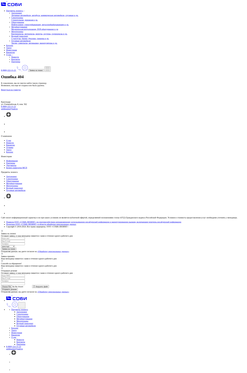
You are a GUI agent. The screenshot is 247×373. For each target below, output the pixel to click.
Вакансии (10, 52)
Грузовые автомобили (15, 190)
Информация (12, 161)
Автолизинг (11, 176)
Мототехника (12, 186)
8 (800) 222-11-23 (8, 106)
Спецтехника (12, 179)
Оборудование (12, 181)
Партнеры (15, 62)
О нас (8, 140)
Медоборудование (14, 183)
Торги (8, 48)
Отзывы (9, 147)
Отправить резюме (9, 289)
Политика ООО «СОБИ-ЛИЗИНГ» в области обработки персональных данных (41, 224)
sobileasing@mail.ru (9, 109)
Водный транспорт (14, 188)
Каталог (9, 45)
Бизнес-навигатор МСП (16, 168)
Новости (15, 57)
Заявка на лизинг (36, 70)
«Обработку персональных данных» (53, 251)
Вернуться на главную (11, 90)
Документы (11, 165)
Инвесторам (11, 50)
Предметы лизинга (19, 309)
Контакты (15, 59)
